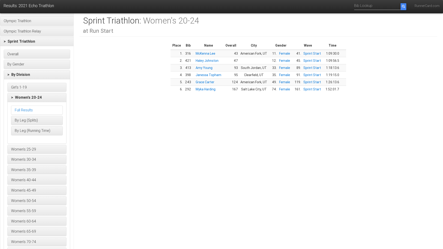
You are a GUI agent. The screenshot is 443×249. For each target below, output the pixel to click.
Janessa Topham (208, 75)
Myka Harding (206, 89)
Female (284, 53)
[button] (37, 21)
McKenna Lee (205, 53)
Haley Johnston (207, 61)
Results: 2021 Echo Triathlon (28, 5)
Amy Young (204, 68)
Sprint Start (312, 53)
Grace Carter (205, 82)
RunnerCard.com (427, 6)
